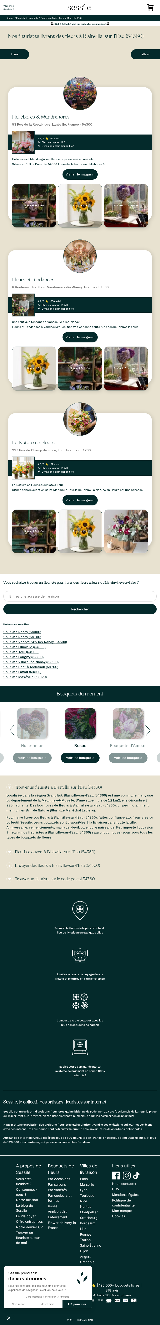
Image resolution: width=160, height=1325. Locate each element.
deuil (75, 827)
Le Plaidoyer (26, 1216)
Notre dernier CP (29, 1227)
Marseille (87, 1184)
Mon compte (122, 1211)
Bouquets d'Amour (128, 745)
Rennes (85, 1234)
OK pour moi (77, 1304)
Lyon (84, 1190)
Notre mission (27, 1200)
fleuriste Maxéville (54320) (25, 677)
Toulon (85, 1240)
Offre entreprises (29, 1221)
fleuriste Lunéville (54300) (24, 647)
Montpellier (89, 1212)
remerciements (41, 827)
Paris (84, 1179)
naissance (106, 827)
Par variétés (57, 1190)
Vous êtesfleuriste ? (8, 7)
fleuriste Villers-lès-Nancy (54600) (31, 662)
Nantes (85, 1206)
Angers (85, 1257)
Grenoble (87, 1262)
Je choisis (47, 1304)
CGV (115, 1189)
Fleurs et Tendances (33, 279)
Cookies (118, 1216)
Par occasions (59, 1179)
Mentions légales (125, 1195)
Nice (83, 1201)
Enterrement (57, 1217)
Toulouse (87, 1195)
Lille (83, 1229)
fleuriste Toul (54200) (21, 652)
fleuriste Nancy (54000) (22, 632)
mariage (63, 827)
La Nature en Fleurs (33, 442)
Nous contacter (124, 1184)
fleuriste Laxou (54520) (22, 672)
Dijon (84, 1251)
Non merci (18, 1304)
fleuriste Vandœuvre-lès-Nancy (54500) (35, 642)
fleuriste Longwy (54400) (23, 657)
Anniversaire (16, 827)
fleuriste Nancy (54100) (22, 637)
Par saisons (57, 1184)
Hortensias (32, 745)
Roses (80, 745)
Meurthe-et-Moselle (58, 800)
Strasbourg (89, 1218)
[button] (9, 1318)
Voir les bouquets (32, 758)
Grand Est (54, 795)
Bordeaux (87, 1223)
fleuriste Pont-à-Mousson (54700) (30, 667)
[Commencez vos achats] (151, 9)
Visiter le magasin (80, 174)
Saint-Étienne (90, 1245)
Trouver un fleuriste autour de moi (28, 1238)
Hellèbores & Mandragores (41, 117)
